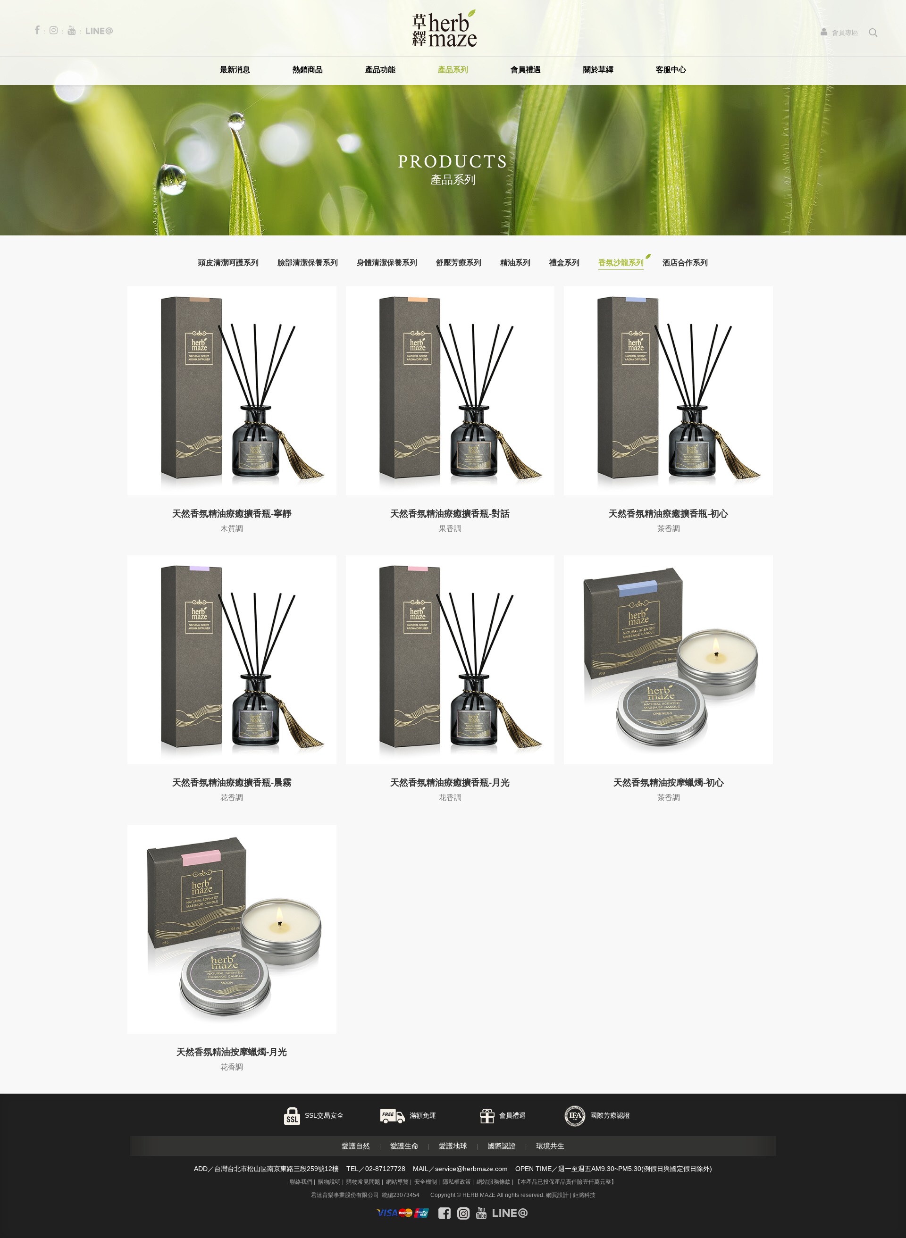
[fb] (39, 30)
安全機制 (425, 1182)
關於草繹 (598, 70)
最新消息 (235, 70)
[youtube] (74, 30)
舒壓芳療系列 (458, 263)
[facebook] (444, 1213)
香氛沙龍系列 (621, 263)
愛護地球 (453, 1146)
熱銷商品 (308, 70)
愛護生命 (404, 1146)
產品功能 (380, 70)
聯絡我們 (301, 1182)
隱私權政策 (457, 1182)
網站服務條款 (494, 1182)
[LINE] (99, 30)
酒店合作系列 (685, 263)
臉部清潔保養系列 (307, 263)
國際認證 (501, 1146)
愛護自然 (356, 1146)
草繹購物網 (444, 28)
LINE (872, 1196)
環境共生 (550, 1146)
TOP (872, 1222)
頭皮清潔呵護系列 (228, 263)
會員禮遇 (526, 70)
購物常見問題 (363, 1182)
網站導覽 (397, 1182)
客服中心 (671, 70)
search (873, 33)
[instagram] (56, 30)
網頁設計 (557, 1195)
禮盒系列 (564, 263)
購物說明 (329, 1182)
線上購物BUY (873, 1172)
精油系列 (515, 263)
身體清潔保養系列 (387, 263)
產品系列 (453, 70)
